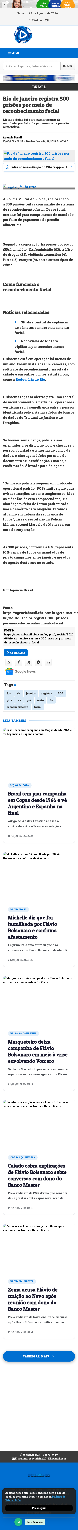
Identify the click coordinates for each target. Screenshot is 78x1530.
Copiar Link (17, 652)
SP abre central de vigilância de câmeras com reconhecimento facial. (42, 327)
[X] (28, 662)
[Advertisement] (39, 1410)
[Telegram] (38, 662)
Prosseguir (39, 1508)
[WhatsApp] (18, 1522)
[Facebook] (18, 662)
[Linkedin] (48, 662)
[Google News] (17, 670)
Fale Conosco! (35, 1521)
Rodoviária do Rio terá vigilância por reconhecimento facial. (39, 346)
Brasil (39, 87)
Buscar (67, 65)
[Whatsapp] (8, 662)
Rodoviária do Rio (30, 379)
